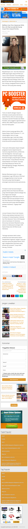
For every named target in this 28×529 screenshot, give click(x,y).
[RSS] (4, 278)
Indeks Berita (22, 527)
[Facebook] (13, 276)
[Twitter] (17, 276)
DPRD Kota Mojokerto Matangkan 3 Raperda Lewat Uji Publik (17, 328)
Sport (3, 442)
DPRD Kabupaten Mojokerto (9, 460)
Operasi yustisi (6, 451)
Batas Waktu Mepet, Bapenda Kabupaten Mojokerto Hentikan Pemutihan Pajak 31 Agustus (7, 389)
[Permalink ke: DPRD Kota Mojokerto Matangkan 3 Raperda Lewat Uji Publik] (5, 328)
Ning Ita (4, 454)
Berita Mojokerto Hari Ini (8, 457)
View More (14, 405)
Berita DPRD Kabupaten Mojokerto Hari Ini (12, 445)
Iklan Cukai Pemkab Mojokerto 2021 (11, 448)
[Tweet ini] (8, 296)
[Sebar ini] (4, 296)
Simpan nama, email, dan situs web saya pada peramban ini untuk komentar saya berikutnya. (13, 375)
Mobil (3, 436)
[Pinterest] (20, 276)
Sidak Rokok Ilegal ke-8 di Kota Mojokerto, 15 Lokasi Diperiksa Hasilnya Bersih (17, 322)
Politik (3, 439)
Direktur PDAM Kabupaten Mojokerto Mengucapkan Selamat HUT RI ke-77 (11, 464)
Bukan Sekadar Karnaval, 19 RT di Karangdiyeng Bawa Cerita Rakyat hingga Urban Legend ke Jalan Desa (8, 398)
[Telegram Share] (17, 296)
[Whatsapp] (21, 296)
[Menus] (26, 1)
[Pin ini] (12, 296)
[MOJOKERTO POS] (7, 1)
